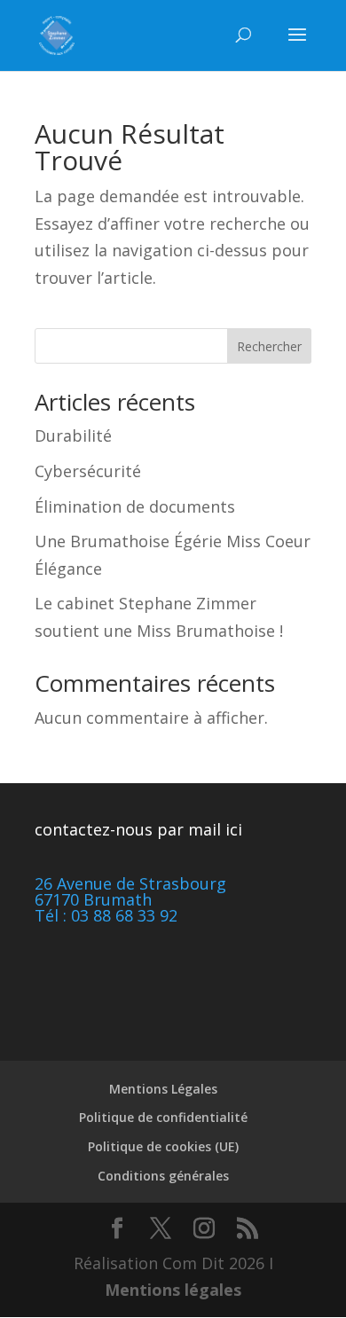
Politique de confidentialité (163, 1117)
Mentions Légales (163, 1088)
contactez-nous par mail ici (138, 829)
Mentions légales (173, 1289)
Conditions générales (163, 1175)
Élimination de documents (135, 506)
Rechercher (269, 346)
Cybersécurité (88, 471)
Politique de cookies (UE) (163, 1146)
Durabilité (73, 435)
